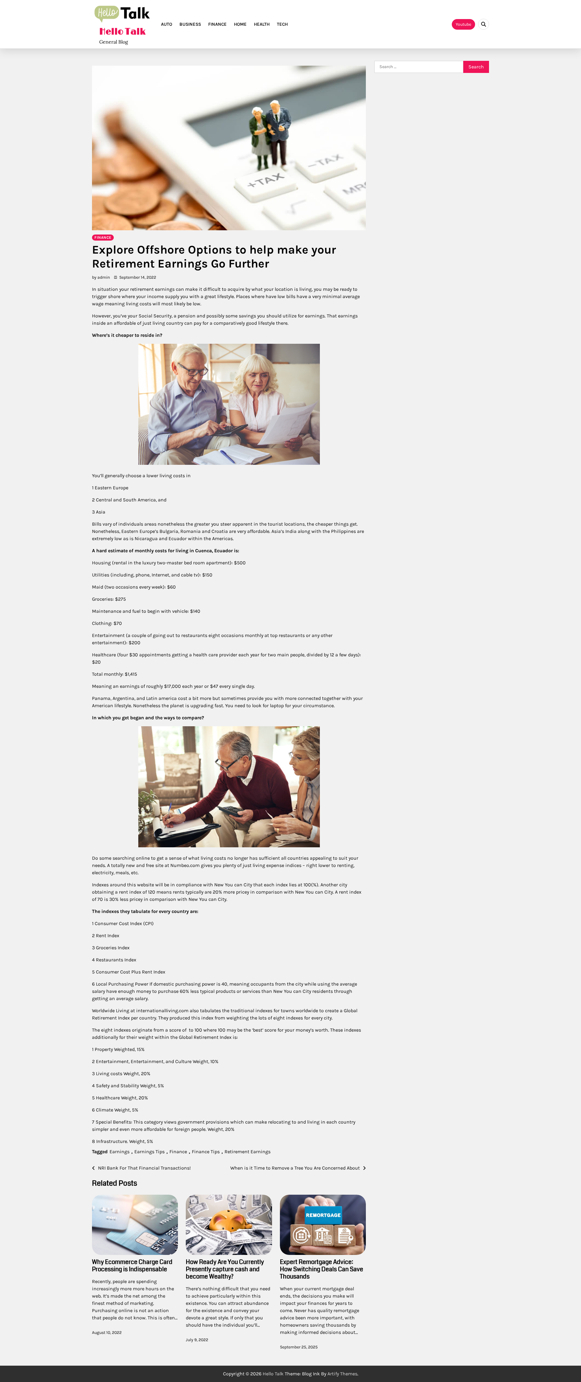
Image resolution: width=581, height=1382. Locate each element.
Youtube (463, 24)
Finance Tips (206, 1151)
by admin (101, 277)
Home (240, 24)
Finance (217, 24)
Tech (282, 24)
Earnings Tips (149, 1151)
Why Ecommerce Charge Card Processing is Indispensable (132, 1266)
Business (190, 24)
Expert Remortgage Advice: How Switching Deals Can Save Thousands (321, 1269)
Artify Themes (342, 1374)
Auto (166, 24)
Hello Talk (122, 31)
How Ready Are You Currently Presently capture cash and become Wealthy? (225, 1269)
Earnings (120, 1151)
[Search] (483, 24)
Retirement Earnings (248, 1151)
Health (262, 24)
